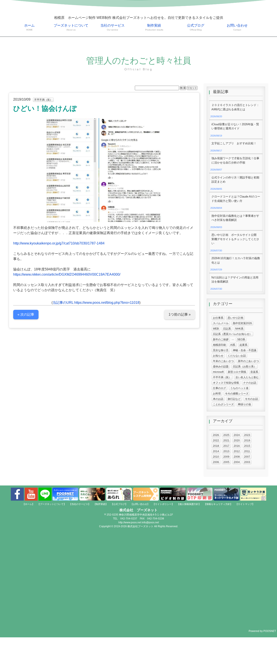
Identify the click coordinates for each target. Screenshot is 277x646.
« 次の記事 (26, 314)
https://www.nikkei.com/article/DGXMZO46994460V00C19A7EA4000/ (66, 274)
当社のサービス (112, 27)
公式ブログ (195, 27)
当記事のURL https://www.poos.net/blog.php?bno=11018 (96, 302)
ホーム (29, 27)
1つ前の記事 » (180, 314)
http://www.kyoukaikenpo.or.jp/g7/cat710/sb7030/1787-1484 (59, 243)
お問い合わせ (237, 27)
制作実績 (154, 27)
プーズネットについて (71, 27)
